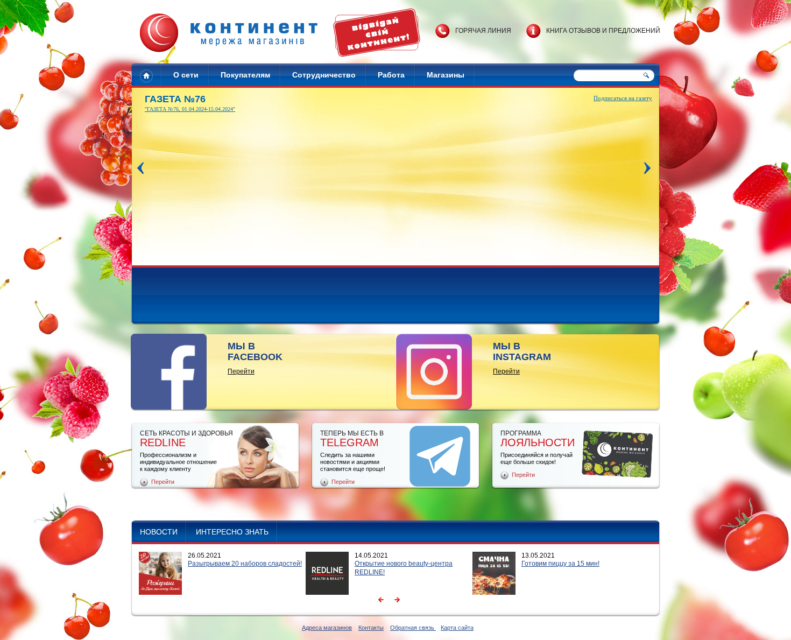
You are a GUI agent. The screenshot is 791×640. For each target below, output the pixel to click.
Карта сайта (457, 627)
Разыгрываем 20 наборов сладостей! (245, 563)
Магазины (445, 75)
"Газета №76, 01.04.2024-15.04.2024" (190, 109)
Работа (391, 75)
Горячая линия (483, 30)
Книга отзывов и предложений (603, 30)
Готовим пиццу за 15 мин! (560, 563)
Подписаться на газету (623, 98)
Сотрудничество (324, 75)
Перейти (241, 371)
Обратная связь (413, 627)
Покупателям (245, 75)
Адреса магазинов (327, 627)
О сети (186, 75)
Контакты (371, 627)
